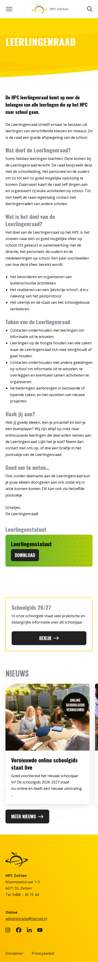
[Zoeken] (90, 9)
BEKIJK (45, 638)
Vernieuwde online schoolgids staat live (44, 763)
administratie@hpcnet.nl (26, 918)
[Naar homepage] (49, 859)
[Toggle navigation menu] (9, 9)
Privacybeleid (43, 953)
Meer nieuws (23, 816)
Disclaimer (14, 953)
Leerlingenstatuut (31, 544)
